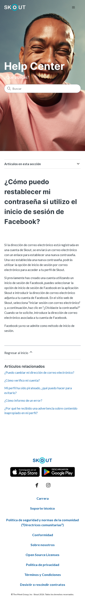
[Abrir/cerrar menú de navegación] (73, 7)
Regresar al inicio (16, 353)
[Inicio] (15, 7)
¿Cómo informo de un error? (23, 400)
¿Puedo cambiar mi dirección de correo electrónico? (39, 372)
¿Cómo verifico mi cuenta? (22, 380)
